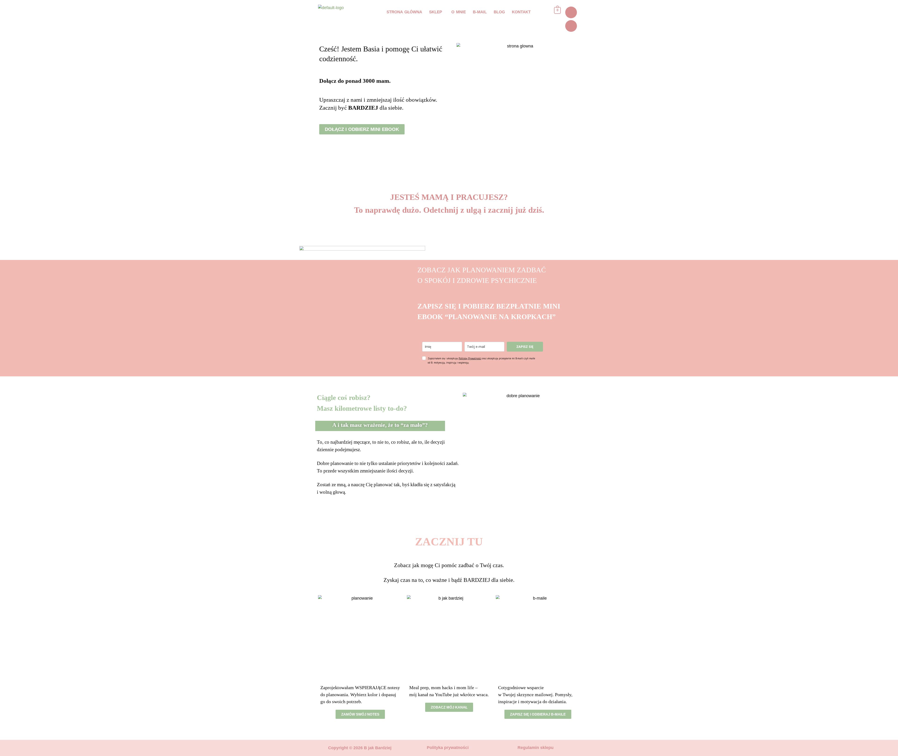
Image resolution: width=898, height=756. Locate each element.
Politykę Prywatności (470, 358)
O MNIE (458, 12)
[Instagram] (571, 12)
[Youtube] (571, 26)
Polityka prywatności (448, 747)
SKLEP (435, 12)
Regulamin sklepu (536, 747)
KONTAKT (521, 12)
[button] (437, 12)
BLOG (499, 12)
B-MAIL (480, 12)
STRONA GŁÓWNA (404, 12)
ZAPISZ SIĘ (524, 346)
